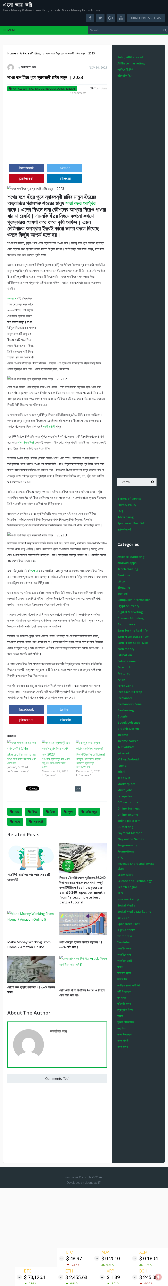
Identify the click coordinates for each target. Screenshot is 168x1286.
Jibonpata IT (93, 1182)
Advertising (125, 517)
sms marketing (128, 899)
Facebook (124, 667)
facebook (26, 168)
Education (124, 655)
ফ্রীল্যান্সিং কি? (124, 76)
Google (122, 716)
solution (123, 918)
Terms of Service (129, 499)
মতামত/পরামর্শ (124, 529)
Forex (121, 679)
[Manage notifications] (158, 1277)
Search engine (127, 887)
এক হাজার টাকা (26, 442)
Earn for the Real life (132, 630)
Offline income (127, 802)
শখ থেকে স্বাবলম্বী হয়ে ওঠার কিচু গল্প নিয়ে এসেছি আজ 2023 (56, 763)
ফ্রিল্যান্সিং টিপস (125, 1010)
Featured (123, 673)
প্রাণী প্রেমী (49, 426)
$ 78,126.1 (35, 1277)
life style (123, 778)
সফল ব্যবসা (122, 1046)
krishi (121, 772)
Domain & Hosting (130, 618)
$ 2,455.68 (76, 1277)
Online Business (128, 808)
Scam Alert (125, 875)
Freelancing (125, 710)
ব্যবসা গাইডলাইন (125, 1022)
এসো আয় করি (17, 5)
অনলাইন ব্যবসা (124, 948)
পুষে (70, 812)
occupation (125, 796)
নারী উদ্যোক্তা (124, 991)
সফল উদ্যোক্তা (124, 1034)
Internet (123, 753)
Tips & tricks (126, 930)
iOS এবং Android (128, 759)
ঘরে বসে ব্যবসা (124, 973)
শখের (17, 821)
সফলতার (12, 298)
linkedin (65, 178)
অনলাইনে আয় (28, 67)
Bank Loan (124, 575)
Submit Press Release (145, 18)
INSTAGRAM (125, 747)
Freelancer (124, 698)
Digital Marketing (130, 612)
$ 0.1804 (148, 1258)
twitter (65, 168)
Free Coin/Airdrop (129, 692)
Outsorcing (125, 827)
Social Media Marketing (134, 911)
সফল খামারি (122, 1040)
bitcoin (122, 581)
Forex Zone (125, 686)
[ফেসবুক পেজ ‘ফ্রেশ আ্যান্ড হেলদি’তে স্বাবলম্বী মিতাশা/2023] (91, 748)
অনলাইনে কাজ (124, 954)
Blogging (123, 587)
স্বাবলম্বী (38, 821)
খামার (120, 967)
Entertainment (128, 661)
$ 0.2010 (110, 1258)
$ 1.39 (113, 1277)
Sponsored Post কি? (130, 523)
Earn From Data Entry (133, 636)
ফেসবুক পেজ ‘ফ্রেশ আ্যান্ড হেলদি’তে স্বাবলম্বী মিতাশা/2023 (88, 763)
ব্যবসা (120, 1016)
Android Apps (126, 563)
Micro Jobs (124, 790)
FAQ (120, 511)
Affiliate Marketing (130, 557)
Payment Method (129, 833)
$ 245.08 (148, 1277)
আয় (17, 812)
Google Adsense (128, 722)
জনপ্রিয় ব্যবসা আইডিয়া (128, 985)
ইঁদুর (35, 812)
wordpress (124, 936)
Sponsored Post (128, 924)
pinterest (26, 178)
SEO (120, 893)
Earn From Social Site (132, 643)
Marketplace (126, 784)
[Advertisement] (57, 132)
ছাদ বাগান (122, 979)
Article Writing (23, 88)
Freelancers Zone (129, 704)
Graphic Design (128, 729)
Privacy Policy (126, 505)
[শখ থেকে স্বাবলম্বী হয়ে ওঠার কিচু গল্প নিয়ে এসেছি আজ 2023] (57, 748)
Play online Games (130, 839)
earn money (126, 649)
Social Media (126, 905)
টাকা (53, 812)
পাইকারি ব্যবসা (124, 1004)
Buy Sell (122, 594)
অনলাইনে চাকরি (124, 961)
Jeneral (70, 88)
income (39, 88)
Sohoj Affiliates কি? (130, 57)
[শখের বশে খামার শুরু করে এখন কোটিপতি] (22, 748)
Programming (127, 845)
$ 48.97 (74, 1258)
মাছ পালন (121, 1028)
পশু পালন (121, 997)
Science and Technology (134, 881)
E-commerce (126, 624)
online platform (128, 821)
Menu (12, 30)
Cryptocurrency (128, 606)
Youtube (123, 942)
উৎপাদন (34, 571)
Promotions (125, 851)
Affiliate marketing (131, 63)
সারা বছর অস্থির (80, 203)
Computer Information (134, 600)
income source (55, 88)
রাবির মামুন (91, 812)
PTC (120, 857)
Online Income (127, 814)
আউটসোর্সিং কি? (125, 69)
